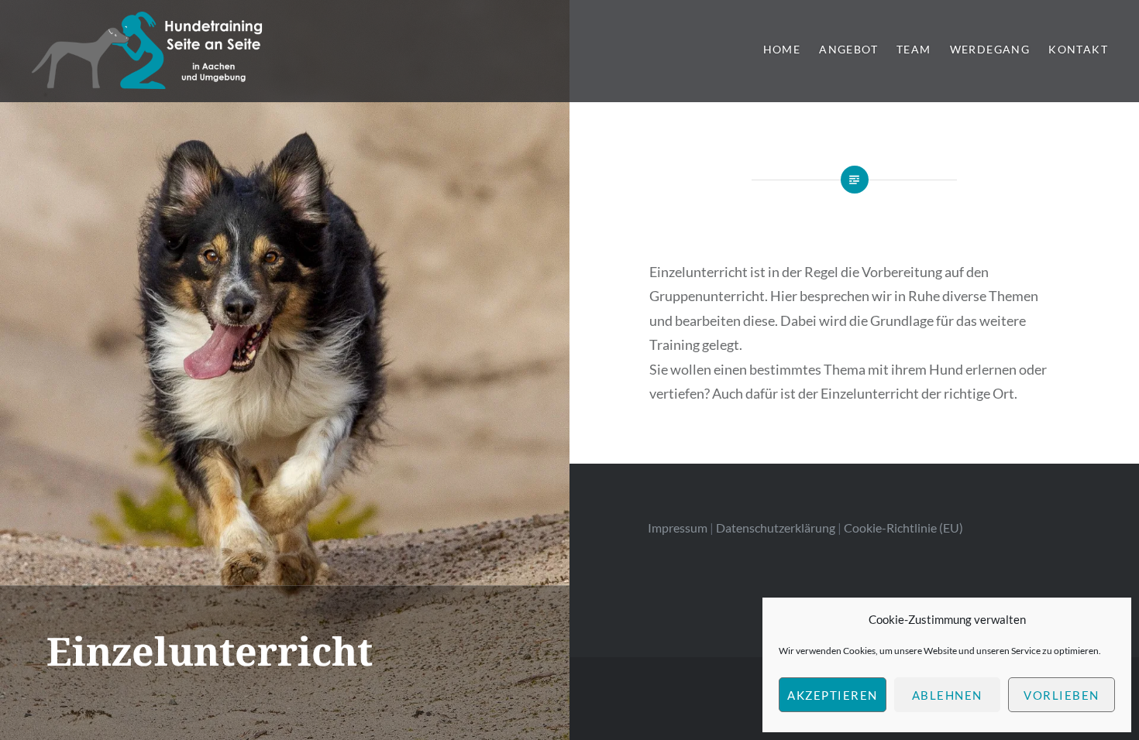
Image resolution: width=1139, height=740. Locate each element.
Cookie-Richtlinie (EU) (903, 527)
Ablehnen (947, 695)
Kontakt (1078, 49)
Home (782, 49)
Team (913, 49)
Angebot (848, 49)
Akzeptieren (832, 695)
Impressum (677, 527)
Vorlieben (1061, 695)
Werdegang (990, 49)
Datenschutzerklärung (775, 527)
